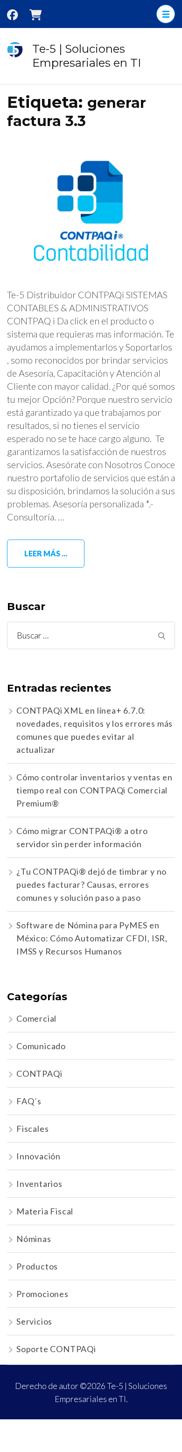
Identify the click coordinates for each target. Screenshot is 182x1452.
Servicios (34, 1321)
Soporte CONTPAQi (56, 1349)
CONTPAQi (39, 1073)
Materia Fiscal (44, 1211)
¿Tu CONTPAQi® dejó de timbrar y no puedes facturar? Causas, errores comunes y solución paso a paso (91, 884)
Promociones (42, 1294)
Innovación (38, 1156)
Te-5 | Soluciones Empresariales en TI (86, 56)
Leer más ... (45, 553)
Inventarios (39, 1183)
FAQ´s (29, 1101)
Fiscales (32, 1128)
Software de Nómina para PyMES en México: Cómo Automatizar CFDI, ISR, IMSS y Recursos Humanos (92, 938)
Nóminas (33, 1239)
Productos (37, 1266)
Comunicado (41, 1046)
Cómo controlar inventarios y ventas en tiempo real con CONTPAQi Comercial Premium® (94, 790)
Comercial (36, 1018)
